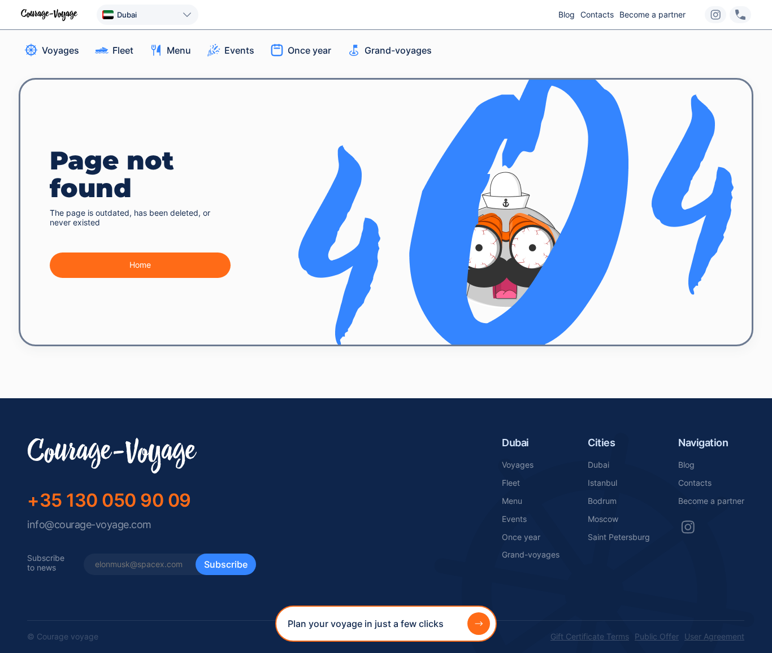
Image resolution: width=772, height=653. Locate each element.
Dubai (598, 464)
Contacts (597, 14)
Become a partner (652, 14)
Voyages (518, 464)
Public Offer (657, 636)
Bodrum (602, 501)
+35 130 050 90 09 (109, 500)
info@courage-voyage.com (89, 524)
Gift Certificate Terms (589, 636)
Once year (521, 537)
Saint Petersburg (619, 537)
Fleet (511, 482)
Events (514, 519)
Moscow (603, 519)
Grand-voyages (531, 554)
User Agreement (714, 636)
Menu (512, 501)
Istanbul (602, 482)
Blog (566, 14)
